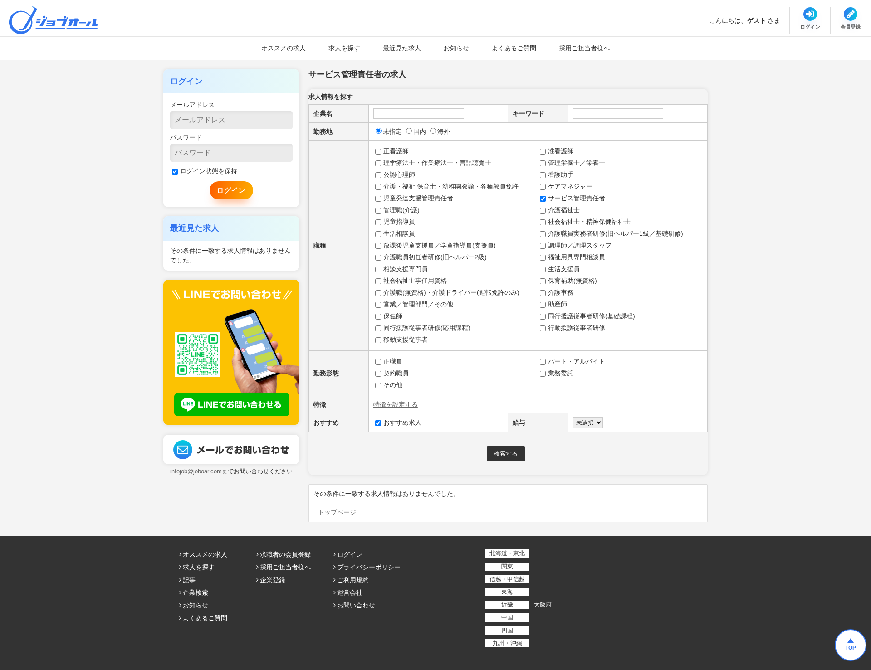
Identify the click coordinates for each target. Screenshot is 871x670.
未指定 (392, 131)
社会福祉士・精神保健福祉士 (589, 221)
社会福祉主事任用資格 (415, 280)
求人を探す (344, 48)
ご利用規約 (353, 579)
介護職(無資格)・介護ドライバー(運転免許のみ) (451, 292)
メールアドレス (192, 104)
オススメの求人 (283, 48)
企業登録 (272, 579)
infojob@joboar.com (196, 471)
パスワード (186, 137)
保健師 (392, 316)
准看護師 (560, 151)
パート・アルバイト (576, 361)
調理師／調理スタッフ (580, 245)
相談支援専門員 (405, 268)
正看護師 (396, 151)
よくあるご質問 (514, 48)
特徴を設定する (395, 404)
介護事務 (560, 292)
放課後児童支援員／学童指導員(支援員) (439, 245)
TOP (850, 648)
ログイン (349, 554)
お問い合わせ (356, 605)
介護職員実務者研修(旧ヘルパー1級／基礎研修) (615, 233)
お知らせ (456, 48)
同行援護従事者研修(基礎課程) (591, 316)
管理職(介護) (401, 210)
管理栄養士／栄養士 (576, 162)
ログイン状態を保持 (208, 171)
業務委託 (560, 373)
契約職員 (396, 373)
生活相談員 (399, 233)
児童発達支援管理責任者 (418, 198)
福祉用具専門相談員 (576, 257)
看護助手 (560, 174)
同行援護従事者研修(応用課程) (426, 327)
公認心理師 (399, 174)
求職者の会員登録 (285, 554)
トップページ (337, 512)
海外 (443, 131)
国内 (419, 131)
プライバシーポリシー (369, 567)
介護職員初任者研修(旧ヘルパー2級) (435, 257)
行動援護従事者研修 (576, 327)
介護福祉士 (564, 210)
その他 (392, 384)
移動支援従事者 (405, 339)
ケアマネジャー (570, 186)
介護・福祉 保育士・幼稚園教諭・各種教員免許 (451, 186)
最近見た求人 (402, 48)
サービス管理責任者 (576, 198)
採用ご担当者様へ (584, 48)
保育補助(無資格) (572, 280)
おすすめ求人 (402, 422)
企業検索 (195, 592)
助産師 (557, 304)
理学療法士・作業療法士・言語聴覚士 (437, 162)
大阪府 (543, 604)
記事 (189, 579)
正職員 (392, 361)
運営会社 (349, 592)
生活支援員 (564, 268)
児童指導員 (399, 221)
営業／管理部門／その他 (418, 304)
